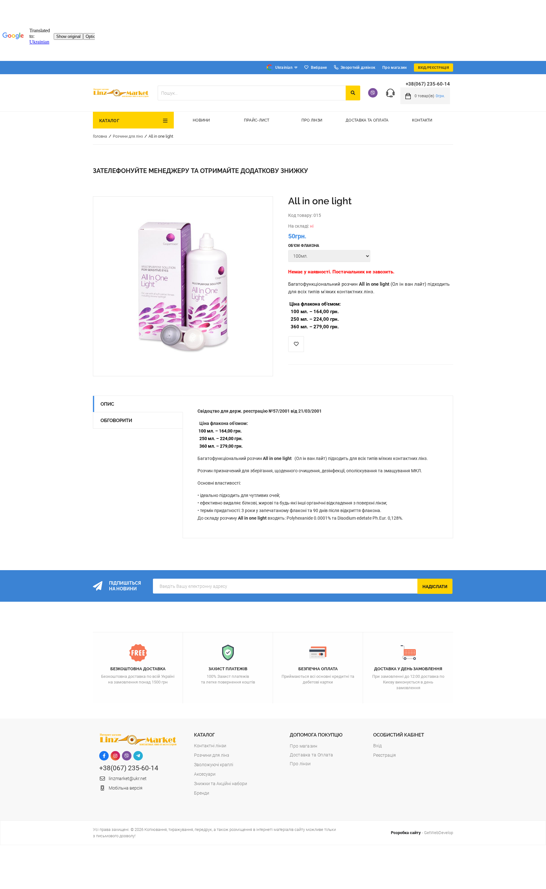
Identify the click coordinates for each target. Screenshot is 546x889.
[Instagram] (115, 756)
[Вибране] (296, 344)
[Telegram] (138, 756)
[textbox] (252, 93)
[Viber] (373, 93)
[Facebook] (104, 756)
